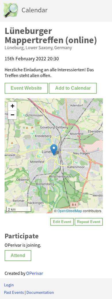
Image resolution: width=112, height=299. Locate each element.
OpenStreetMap (69, 210)
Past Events (14, 292)
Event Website (26, 88)
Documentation (40, 292)
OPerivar (34, 273)
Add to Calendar (73, 88)
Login (9, 285)
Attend (18, 255)
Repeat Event (88, 222)
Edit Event (62, 222)
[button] (53, 150)
